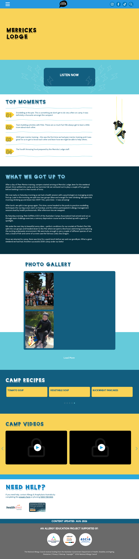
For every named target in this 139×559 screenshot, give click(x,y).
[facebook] (118, 4)
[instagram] (112, 4)
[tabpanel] (26, 392)
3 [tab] (69, 403)
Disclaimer (47, 554)
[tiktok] (124, 4)
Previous (10, 405)
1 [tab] (64, 403)
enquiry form (24, 497)
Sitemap (62, 554)
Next (129, 405)
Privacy (55, 554)
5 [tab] (74, 403)
